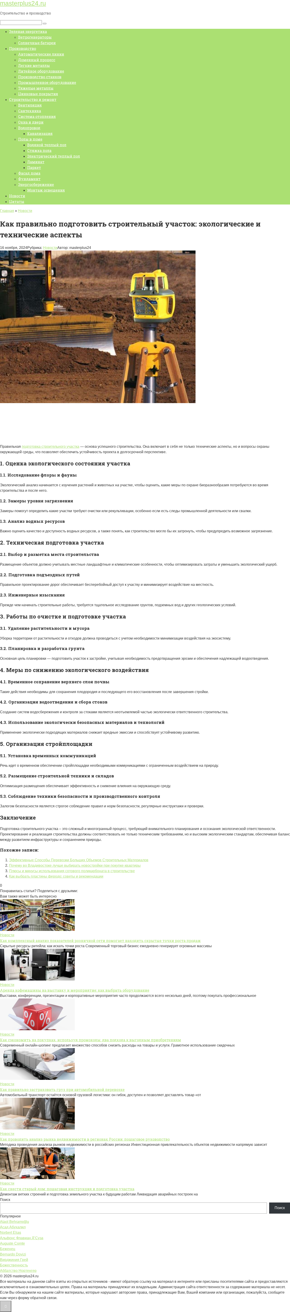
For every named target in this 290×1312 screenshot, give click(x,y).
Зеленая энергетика (28, 31)
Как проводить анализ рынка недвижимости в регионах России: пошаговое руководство (85, 1139)
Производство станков (39, 76)
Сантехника (29, 110)
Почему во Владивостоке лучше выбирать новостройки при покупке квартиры (75, 865)
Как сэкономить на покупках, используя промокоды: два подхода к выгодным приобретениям (90, 1039)
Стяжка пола (39, 150)
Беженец (7, 1249)
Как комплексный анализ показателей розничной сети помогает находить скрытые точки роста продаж (100, 940)
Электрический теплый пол (53, 156)
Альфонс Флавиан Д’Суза (21, 1238)
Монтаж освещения (46, 190)
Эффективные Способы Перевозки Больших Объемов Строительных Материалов (78, 860)
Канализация (40, 133)
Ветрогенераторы (35, 37)
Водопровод (29, 127)
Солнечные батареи (37, 42)
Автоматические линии (41, 54)
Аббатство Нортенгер (18, 1271)
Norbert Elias (10, 1232)
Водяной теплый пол (46, 144)
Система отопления (37, 116)
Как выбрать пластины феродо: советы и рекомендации (56, 876)
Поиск (5, 1200)
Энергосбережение (36, 184)
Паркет (34, 167)
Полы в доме (30, 139)
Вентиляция (30, 105)
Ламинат (35, 161)
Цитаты (16, 201)
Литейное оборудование (41, 71)
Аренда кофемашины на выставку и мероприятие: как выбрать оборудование (74, 990)
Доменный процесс (36, 59)
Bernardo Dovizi (13, 1254)
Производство (22, 48)
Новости (17, 195)
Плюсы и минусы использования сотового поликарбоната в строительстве (72, 871)
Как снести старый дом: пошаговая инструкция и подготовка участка (67, 1188)
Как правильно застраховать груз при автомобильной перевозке (62, 1089)
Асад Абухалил (13, 1227)
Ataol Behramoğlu (14, 1222)
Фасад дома (29, 173)
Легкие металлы (34, 65)
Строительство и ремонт (32, 99)
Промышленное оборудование (47, 82)
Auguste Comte (12, 1243)
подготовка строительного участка (50, 446)
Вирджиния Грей (14, 1260)
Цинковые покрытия (38, 93)
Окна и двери (31, 122)
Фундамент (29, 178)
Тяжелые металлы (35, 88)
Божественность (14, 1265)
